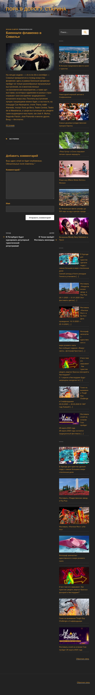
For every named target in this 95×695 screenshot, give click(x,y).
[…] (77, 276)
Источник (10, 125)
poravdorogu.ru (25, 29)
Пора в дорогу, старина (36, 8)
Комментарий (13, 169)
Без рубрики (14, 139)
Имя (8, 203)
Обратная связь (82, 658)
